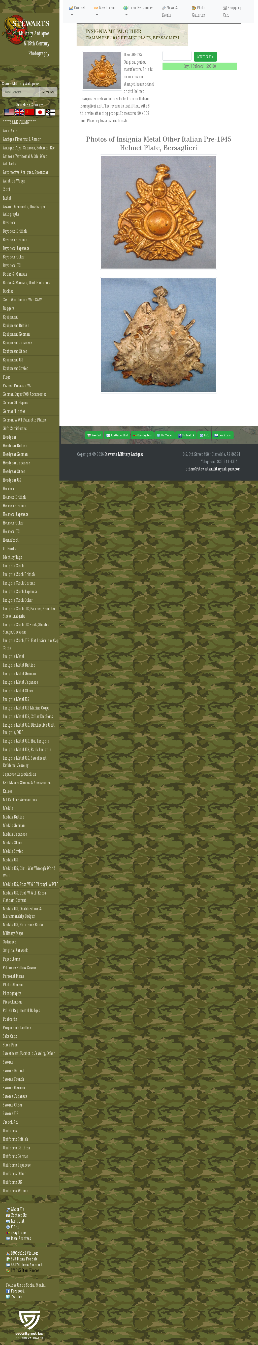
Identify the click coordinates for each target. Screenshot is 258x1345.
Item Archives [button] (224, 435)
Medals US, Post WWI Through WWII (30, 884)
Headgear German (15, 454)
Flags (7, 377)
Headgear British (15, 446)
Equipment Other (15, 351)
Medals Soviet (13, 851)
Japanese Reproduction (19, 774)
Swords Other (12, 1105)
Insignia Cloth (13, 566)
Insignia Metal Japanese (20, 682)
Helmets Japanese (15, 514)
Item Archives (20, 1238)
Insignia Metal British (19, 665)
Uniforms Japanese (17, 1165)
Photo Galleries (198, 11)
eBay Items (18, 1232)
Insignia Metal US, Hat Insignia (26, 741)
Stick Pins (10, 1045)
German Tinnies (14, 411)
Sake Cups (10, 1036)
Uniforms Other (14, 1173)
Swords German (14, 1088)
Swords (8, 1062)
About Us (17, 1209)
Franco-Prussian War (18, 385)
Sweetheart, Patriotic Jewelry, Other (29, 1053)
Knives (7, 791)
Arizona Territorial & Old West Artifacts (25, 160)
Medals (8, 808)
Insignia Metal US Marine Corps (26, 708)
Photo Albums (13, 985)
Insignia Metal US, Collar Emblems (28, 716)
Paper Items (11, 959)
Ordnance (9, 942)
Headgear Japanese (16, 463)
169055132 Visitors (24, 1253)
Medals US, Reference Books (23, 925)
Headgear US (12, 480)
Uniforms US (12, 1182)
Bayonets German (15, 240)
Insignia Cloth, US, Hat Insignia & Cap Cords (30, 644)
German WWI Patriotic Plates (24, 420)
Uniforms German (15, 1156)
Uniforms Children (16, 1148)
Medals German (14, 825)
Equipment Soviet (15, 368)
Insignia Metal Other (18, 691)
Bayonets (9, 222)
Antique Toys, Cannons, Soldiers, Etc (29, 148)
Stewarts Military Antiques (124, 454)
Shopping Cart (232, 11)
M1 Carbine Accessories (20, 800)
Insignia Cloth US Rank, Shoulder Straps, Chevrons (27, 628)
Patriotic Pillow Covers (20, 967)
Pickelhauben (12, 1002)
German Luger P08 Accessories (25, 394)
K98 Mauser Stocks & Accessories (27, 782)
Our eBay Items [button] (144, 435)
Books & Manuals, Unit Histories (26, 282)
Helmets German (14, 506)
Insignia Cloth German (19, 583)
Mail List (17, 1221)
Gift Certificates (15, 428)
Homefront (11, 540)
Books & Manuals (15, 274)
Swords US (10, 1113)
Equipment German (16, 334)
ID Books (9, 548)
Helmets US (11, 531)
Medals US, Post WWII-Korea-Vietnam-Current (25, 896)
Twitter (16, 1297)
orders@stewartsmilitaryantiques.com (213, 469)
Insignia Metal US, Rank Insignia (27, 749)
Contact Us (18, 1215)
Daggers (8, 308)
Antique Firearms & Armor (22, 139)
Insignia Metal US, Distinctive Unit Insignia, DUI (29, 728)
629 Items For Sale (24, 1259)
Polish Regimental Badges (21, 1010)
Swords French (13, 1079)
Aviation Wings (14, 181)
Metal (7, 198)
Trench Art (10, 1122)
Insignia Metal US (16, 699)
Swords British (13, 1070)
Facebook (17, 1291)
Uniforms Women (15, 1191)
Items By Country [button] (140, 8)
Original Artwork (15, 950)
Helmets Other (13, 523)
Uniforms (10, 1130)
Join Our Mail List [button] (119, 435)
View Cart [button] (96, 435)
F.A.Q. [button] (206, 435)
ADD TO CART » (205, 57)
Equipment (10, 317)
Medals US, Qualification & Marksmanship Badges (22, 912)
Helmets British (14, 497)
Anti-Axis (10, 131)
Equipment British (16, 325)
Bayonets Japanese (16, 248)
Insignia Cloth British (19, 574)
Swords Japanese (15, 1096)
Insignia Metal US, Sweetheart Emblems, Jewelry (25, 761)
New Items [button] (106, 8)
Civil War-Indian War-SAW (22, 300)
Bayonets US (12, 265)
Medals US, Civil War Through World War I (29, 872)
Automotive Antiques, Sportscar (25, 172)
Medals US (10, 860)
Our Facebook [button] (188, 435)
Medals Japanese (15, 834)
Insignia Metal (13, 656)
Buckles (8, 291)
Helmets (9, 488)
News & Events (170, 11)
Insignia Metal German (19, 673)
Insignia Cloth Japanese (20, 591)
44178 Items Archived (26, 1265)
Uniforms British (15, 1139)
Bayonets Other (13, 257)
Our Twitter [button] (166, 435)
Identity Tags (12, 557)
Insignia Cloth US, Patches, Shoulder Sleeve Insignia (29, 612)
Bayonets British (15, 231)
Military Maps (13, 933)
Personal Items (13, 976)
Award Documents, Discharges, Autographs (24, 210)
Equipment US (13, 360)
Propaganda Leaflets (17, 1028)
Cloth (7, 189)
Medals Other (12, 843)
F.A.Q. (14, 1227)
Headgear (9, 437)
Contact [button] (79, 8)
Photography (12, 993)
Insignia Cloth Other (18, 600)
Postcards (10, 1019)
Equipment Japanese (17, 343)
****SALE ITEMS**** (19, 122)
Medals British (13, 817)
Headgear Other (14, 471)
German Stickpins (15, 403)
